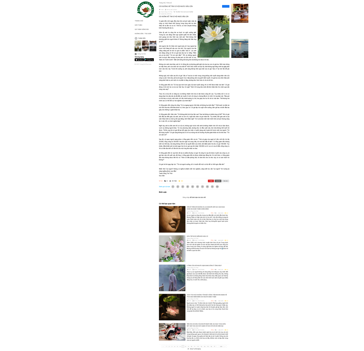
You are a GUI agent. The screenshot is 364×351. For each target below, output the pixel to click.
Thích (210, 181)
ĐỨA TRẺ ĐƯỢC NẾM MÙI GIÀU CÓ (197, 236)
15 (208, 346)
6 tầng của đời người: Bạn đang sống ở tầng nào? (204, 265)
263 (221, 346)
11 (194, 346)
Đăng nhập (186, 197)
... (217, 346)
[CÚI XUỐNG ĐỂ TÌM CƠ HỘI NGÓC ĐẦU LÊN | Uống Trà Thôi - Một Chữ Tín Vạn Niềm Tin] (145, 17)
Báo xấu (226, 181)
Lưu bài (218, 181)
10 (191, 346)
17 (214, 346)
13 (201, 346)
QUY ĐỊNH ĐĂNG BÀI (142, 29)
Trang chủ (162, 3)
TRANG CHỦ (139, 21)
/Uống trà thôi (141, 54)
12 (198, 346)
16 (211, 346)
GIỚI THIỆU (138, 25)
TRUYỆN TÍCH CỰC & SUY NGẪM (184, 12)
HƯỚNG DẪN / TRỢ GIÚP (143, 33)
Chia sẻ (169, 3)
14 (204, 346)
